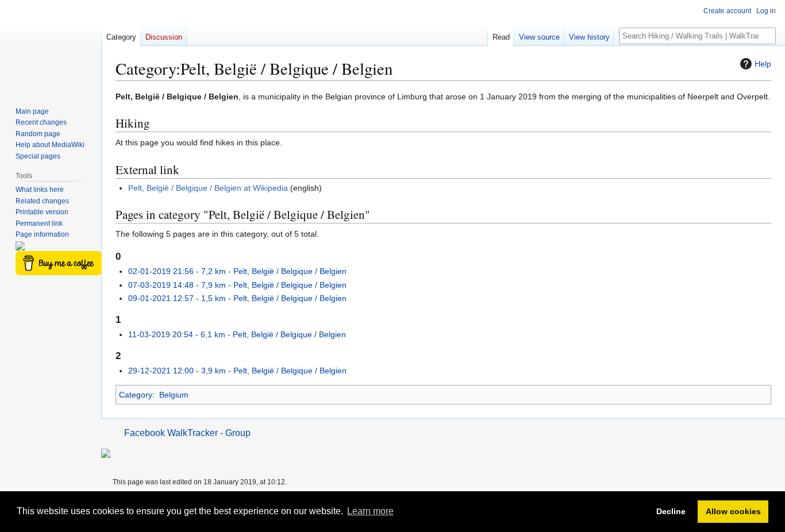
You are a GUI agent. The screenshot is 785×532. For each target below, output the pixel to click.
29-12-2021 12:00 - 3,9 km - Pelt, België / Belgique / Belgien (237, 370)
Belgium (173, 394)
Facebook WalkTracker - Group (187, 433)
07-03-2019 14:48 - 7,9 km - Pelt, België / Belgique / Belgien (237, 285)
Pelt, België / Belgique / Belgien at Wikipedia (208, 187)
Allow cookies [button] (733, 511)
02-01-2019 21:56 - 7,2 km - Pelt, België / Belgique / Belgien (237, 271)
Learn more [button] (370, 511)
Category (135, 394)
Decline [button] (671, 511)
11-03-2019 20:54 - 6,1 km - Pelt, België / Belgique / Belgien (237, 334)
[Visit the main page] (51, 46)
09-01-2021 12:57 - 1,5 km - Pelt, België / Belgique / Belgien (237, 298)
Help (763, 63)
